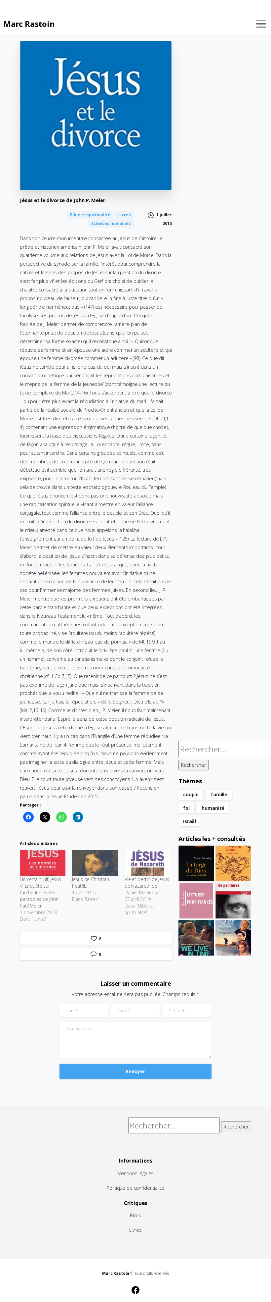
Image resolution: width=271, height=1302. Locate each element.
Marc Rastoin (29, 23)
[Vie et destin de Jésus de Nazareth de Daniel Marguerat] (147, 863)
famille (219, 794)
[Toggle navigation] (261, 23)
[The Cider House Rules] (233, 938)
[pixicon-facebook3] (135, 1289)
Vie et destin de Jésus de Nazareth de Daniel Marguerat (147, 886)
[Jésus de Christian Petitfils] (95, 863)
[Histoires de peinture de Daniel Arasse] (233, 900)
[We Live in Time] (196, 938)
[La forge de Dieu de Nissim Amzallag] (196, 863)
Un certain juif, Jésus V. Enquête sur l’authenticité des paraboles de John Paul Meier (40, 892)
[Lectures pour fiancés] (196, 900)
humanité (213, 808)
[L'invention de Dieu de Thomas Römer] (233, 863)
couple (191, 794)
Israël (189, 821)
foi (186, 808)
